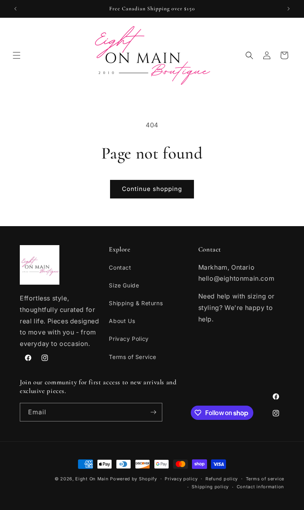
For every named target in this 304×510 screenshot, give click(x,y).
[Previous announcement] (15, 8)
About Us (122, 320)
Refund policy (221, 479)
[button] (16, 55)
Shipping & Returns (136, 303)
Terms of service (265, 479)
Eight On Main (91, 479)
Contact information (260, 486)
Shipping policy (210, 486)
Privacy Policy (128, 338)
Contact (120, 267)
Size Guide (124, 285)
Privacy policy (181, 479)
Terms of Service (132, 356)
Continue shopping (152, 189)
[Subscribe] (153, 412)
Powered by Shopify (133, 479)
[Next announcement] (288, 8)
